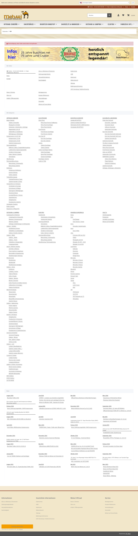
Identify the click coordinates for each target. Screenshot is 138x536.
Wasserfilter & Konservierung (16, 298)
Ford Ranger (76, 219)
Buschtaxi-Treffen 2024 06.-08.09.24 (16, 446)
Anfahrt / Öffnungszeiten (13, 98)
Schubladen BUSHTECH (77, 127)
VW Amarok (76, 292)
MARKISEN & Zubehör (108, 156)
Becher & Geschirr (13, 280)
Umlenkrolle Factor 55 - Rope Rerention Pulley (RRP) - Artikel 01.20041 (85, 421)
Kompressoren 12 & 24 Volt (13, 136)
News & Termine (11, 92)
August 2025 (10, 416)
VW (71, 289)
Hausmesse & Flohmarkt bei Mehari (112, 398)
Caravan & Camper (11, 355)
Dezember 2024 (11, 435)
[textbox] (104, 3)
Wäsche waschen (13, 307)
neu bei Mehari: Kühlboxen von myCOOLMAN (83, 451)
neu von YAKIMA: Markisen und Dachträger (18, 456)
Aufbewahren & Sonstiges (15, 285)
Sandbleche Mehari (108, 471)
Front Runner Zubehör (46, 134)
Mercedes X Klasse (78, 262)
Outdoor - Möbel (11, 235)
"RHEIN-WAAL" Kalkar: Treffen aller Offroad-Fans (51, 427)
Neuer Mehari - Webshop (109, 475)
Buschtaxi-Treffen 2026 (13, 398)
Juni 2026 (41, 395)
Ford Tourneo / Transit (78, 221)
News (126, 7)
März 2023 (105, 464)
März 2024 (73, 444)
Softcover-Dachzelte (110, 127)
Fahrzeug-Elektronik (44, 221)
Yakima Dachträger (46, 145)
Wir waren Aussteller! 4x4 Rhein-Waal (112, 446)
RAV (74, 287)
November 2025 (75, 406)
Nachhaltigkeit (42, 80)
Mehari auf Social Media (45, 104)
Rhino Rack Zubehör (46, 127)
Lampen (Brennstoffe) (14, 351)
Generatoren (12, 156)
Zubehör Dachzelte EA (110, 138)
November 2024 (43, 435)
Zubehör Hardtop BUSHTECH (78, 122)
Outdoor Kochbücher (14, 287)
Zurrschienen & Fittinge (15, 188)
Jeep (72, 233)
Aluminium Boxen (13, 193)
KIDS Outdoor (10, 376)
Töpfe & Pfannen (13, 273)
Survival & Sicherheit (12, 332)
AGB (72, 74)
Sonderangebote (107, 215)
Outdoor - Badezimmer (12, 303)
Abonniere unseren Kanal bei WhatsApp (49, 438)
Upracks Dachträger (46, 156)
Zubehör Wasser (13, 301)
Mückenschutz (10, 258)
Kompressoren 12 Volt (14, 138)
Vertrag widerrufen (17, 526)
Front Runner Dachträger (47, 131)
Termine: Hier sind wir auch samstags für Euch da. (52, 400)
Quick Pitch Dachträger (47, 154)
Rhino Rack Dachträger (47, 125)
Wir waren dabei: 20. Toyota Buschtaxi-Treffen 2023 (20, 466)
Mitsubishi (73, 269)
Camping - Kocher (13, 271)
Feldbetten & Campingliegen (16, 230)
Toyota (72, 280)
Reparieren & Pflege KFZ (13, 208)
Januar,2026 (42, 406)
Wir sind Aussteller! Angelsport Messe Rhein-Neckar (84, 448)
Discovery (75, 251)
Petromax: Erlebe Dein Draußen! (111, 400)
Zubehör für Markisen (110, 163)
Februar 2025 (74, 425)
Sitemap (73, 83)
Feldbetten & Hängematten (16, 242)
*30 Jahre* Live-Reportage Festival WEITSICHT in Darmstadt (83, 458)
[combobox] (104, 2)
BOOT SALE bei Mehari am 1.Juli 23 (80, 466)
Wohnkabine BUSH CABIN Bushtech (80, 125)
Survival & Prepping (14, 335)
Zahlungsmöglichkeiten (45, 74)
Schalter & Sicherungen (15, 152)
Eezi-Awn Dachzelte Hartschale (113, 134)
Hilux (74, 283)
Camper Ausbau (13, 357)
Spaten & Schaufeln (14, 122)
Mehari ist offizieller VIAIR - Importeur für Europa (51, 402)
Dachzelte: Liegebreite (110, 122)
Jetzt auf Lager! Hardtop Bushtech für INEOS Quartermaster (18, 413)
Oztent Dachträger (45, 152)
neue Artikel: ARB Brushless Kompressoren (18, 427)
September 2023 (107, 454)
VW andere (76, 298)
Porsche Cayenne (75, 273)
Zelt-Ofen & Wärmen (14, 248)
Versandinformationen (44, 77)
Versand (21, 529)
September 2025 (107, 406)
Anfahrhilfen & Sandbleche (16, 131)
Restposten (105, 217)
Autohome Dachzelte (108, 140)
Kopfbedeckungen (13, 369)
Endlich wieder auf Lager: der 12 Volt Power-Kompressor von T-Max (18, 440)
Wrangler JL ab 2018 (78, 244)
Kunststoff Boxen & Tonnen (16, 195)
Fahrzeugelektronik (11, 145)
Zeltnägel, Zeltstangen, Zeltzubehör (112, 168)
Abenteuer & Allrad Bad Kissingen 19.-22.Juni (114, 419)
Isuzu (72, 228)
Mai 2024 (41, 444)
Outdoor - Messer (13, 337)
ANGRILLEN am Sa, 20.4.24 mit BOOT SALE (82, 446)
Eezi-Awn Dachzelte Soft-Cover (113, 136)
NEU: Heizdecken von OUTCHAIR (80, 461)
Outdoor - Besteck (13, 278)
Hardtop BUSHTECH (76, 120)
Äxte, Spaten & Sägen (14, 339)
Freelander (75, 253)
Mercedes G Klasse (78, 260)
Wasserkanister (13, 294)
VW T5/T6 (75, 294)
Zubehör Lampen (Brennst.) (16, 353)
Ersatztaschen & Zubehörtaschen (17, 330)
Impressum (73, 77)
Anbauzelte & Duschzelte (109, 154)
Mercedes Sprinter (77, 267)
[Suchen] (109, 15)
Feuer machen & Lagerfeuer (16, 251)
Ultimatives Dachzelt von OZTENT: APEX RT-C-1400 (52, 408)
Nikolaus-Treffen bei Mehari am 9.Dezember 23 (51, 456)
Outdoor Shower (13, 312)
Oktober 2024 (74, 435)
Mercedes (73, 258)
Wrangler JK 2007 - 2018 (79, 242)
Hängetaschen (12, 199)
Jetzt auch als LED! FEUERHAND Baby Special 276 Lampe (116, 429)
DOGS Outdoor (10, 378)
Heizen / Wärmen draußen (13, 246)
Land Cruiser (76, 285)
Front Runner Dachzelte (109, 149)
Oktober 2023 (74, 454)
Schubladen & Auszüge (15, 186)
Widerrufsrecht (74, 80)
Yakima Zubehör (45, 147)
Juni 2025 (73, 416)
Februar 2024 (106, 444)
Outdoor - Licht (10, 344)
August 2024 (10, 444)
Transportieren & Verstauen (14, 184)
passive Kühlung (13, 172)
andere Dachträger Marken (45, 149)
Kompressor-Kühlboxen (15, 170)
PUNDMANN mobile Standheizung (112, 432)
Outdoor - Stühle (13, 237)
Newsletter (41, 101)
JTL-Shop (128, 533)
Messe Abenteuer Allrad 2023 (110, 466)
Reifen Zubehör (11, 206)
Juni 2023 (41, 464)
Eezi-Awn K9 (42, 136)
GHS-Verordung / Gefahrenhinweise (80, 89)
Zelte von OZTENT (107, 152)
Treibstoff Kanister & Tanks (15, 179)
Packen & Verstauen (12, 314)
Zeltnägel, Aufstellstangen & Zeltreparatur (19, 224)
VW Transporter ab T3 (78, 296)
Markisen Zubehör (13, 221)
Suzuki (72, 278)
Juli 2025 (41, 416)
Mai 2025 (105, 416)
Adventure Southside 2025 (46, 419)
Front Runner (42, 129)
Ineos (72, 224)
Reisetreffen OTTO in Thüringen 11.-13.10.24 (114, 438)
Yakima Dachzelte (107, 145)
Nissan (72, 271)
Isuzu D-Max (76, 230)
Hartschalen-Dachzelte (111, 129)
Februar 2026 (10, 406)
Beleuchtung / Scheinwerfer (16, 163)
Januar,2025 (106, 425)
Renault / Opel (74, 276)
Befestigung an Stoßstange (16, 134)
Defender (75, 248)
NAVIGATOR (106, 473)
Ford (72, 217)
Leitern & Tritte (42, 161)
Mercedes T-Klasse (78, 264)
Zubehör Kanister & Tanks (15, 181)
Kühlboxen (9, 168)
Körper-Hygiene (13, 305)
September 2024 (107, 435)
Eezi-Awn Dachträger (46, 138)
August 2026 (10, 395)
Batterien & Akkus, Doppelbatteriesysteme (19, 147)
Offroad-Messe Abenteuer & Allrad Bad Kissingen (83, 398)
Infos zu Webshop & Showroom (47, 71)
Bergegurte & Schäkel (14, 125)
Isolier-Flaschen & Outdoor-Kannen (18, 283)
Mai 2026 (73, 395)
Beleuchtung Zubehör (14, 165)
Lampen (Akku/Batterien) (15, 346)
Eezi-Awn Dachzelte (108, 131)
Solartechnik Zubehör (46, 219)
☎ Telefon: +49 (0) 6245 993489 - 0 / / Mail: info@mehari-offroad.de (105, 7)
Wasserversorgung (11, 289)
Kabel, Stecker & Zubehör (15, 154)
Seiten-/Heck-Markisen (111, 159)
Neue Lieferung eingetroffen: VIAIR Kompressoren (20, 408)
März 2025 (41, 425)
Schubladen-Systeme (12, 204)
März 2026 (105, 395)
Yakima (40, 143)
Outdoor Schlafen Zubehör (15, 233)
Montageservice (43, 92)
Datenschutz (74, 71)
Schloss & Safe (13, 341)
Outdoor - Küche (11, 267)
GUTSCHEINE (10, 380)
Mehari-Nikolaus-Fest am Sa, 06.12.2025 (81, 408)
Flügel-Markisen (109, 161)
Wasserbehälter (13, 310)
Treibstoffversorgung (12, 177)
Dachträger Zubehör (44, 159)
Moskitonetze (12, 260)
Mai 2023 (73, 464)
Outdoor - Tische (13, 239)
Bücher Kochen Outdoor (15, 366)
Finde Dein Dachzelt (108, 120)
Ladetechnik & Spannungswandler (17, 149)
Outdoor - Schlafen (11, 226)
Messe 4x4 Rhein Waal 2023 (110, 469)
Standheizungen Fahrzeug (15, 255)
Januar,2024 (10, 454)
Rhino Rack (42, 120)
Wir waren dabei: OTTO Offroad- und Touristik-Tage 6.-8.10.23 (116, 458)
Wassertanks (12, 296)
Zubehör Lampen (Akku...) (15, 348)
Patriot (74, 237)
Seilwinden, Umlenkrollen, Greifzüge (18, 127)
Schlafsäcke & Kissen (14, 228)
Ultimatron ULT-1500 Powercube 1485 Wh (50, 466)
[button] (118, 15)
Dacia (72, 215)
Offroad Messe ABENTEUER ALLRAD (48, 446)
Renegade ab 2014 (78, 239)
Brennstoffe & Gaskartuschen (16, 253)
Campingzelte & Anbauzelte (16, 217)
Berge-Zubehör (10, 120)
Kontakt (133, 7)
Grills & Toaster (13, 276)
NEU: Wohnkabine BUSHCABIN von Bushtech (19, 419)
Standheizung (10, 159)
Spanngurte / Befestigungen (16, 190)
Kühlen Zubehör (13, 174)
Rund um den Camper (14, 360)
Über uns (9, 95)
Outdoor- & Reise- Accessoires (14, 364)
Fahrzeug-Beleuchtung (12, 161)
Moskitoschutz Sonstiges (15, 264)
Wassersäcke (12, 292)
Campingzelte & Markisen (13, 215)
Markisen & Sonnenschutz (15, 219)
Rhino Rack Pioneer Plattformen (49, 122)
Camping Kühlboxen (14, 362)
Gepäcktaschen (13, 197)
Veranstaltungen (43, 98)
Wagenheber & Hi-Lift (14, 129)
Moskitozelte (12, 262)
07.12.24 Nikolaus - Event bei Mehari (80, 438)
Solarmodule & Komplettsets (48, 217)
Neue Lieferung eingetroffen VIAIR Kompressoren (84, 427)
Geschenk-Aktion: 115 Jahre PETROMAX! (113, 408)
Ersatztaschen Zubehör (15, 202)
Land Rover (74, 246)
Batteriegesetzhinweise (77, 86)
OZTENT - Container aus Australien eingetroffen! (51, 398)
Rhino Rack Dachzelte (108, 147)
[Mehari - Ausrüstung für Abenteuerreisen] (16, 15)
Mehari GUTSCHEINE (108, 221)
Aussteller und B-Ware (108, 219)
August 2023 (10, 464)
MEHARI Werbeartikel (14, 373)
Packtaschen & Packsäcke (15, 319)
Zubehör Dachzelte (107, 165)
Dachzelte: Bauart (109, 125)
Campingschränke (13, 244)
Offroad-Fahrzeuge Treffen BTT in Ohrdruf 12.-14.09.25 (117, 410)
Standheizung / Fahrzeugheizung (47, 242)
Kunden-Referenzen (44, 95)
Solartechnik (42, 215)
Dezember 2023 (43, 454)
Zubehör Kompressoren (15, 143)
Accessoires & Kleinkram (15, 371)
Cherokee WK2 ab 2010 (79, 235)
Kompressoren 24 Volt (14, 140)
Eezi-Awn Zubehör (45, 140)
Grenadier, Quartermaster (79, 226)
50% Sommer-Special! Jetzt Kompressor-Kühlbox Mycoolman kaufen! (19, 402)
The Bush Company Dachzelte (110, 143)
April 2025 (9, 425)
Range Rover (76, 255)
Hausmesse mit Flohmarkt (109, 421)
